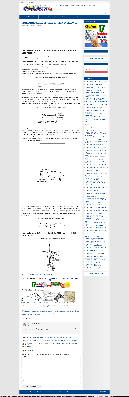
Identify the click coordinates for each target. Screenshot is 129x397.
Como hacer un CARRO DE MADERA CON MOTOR (58, 304)
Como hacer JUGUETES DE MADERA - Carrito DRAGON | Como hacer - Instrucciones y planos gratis (50, 337)
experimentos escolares (55, 311)
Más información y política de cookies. (104, 396)
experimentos (72, 310)
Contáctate (31, 2)
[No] (112, 396)
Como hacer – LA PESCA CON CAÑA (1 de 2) (96, 230)
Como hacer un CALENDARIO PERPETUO (96, 252)
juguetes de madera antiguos (49, 312)
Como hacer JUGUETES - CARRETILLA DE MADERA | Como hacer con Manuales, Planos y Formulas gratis (51, 340)
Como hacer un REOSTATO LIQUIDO (94, 265)
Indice (26, 2)
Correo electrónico (26, 375)
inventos (41, 312)
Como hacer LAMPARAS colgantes (94, 144)
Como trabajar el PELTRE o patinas (94, 107)
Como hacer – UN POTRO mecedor (94, 250)
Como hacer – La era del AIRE (93, 170)
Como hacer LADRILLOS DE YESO (94, 99)
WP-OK (106, 391)
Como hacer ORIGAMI (91, 172)
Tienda (21, 2)
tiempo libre (42, 314)
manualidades (24, 314)
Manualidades (76, 16)
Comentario (25, 356)
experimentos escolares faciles (66, 311)
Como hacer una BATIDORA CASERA (95, 92)
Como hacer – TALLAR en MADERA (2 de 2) (96, 146)
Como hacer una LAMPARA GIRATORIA (95, 225)
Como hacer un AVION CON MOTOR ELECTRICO (37, 303)
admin (32, 25)
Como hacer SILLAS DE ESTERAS (94, 84)
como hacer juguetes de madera (51, 310)
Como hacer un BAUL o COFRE (93, 139)
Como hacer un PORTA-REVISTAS (94, 192)
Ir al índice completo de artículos (96, 58)
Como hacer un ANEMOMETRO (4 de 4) (95, 245)
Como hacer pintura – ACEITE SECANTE (95, 196)
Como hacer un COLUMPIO (92, 244)
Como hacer (43, 16)
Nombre (24, 370)
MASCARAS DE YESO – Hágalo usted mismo (96, 186)
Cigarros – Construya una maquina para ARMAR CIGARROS (69, 304)
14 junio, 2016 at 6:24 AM (32, 325)
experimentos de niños (45, 311)
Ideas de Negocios (66, 16)
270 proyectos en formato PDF (64, 279)
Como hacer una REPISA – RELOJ (94, 132)
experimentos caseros (26, 311)
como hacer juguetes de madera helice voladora (41, 274)
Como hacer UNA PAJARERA (93, 86)
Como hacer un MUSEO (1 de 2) (93, 264)
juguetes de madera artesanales (62, 312)
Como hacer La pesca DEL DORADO (94, 159)
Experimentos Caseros (53, 16)
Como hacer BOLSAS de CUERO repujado (96, 269)
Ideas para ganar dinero (34, 312)
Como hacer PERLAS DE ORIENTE (94, 181)
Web (23, 380)
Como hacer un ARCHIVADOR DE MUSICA (96, 98)
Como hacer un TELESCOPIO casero (94, 93)
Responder (25, 331)
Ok (95, 396)
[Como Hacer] (38, 11)
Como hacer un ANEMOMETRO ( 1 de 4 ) (95, 179)
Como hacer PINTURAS (91, 109)
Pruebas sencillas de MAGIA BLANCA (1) (95, 198)
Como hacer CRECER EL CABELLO (94, 267)
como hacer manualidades (63, 310)
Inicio (22, 16)
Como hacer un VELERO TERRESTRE (94, 90)
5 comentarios (26, 310)
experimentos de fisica (35, 311)
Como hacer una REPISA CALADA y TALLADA (96, 262)
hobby (27, 312)
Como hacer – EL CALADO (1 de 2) (94, 215)
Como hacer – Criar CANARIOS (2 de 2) (95, 202)
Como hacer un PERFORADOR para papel (96, 190)
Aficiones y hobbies (35, 310)
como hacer (41, 310)
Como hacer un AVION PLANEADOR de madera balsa (26, 304)
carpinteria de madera (31, 16)
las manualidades (72, 312)
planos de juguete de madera (34, 314)
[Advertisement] (44, 36)
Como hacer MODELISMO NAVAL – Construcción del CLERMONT (47, 304)
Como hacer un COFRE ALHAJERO (94, 213)
